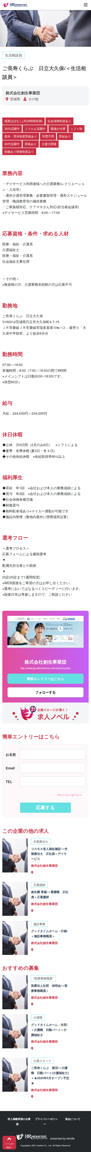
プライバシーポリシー (69, 795)
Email (10, 768)
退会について (72, 1119)
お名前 (11, 754)
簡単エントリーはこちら (45, 678)
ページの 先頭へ (9, 1145)
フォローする (45, 692)
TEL (9, 781)
